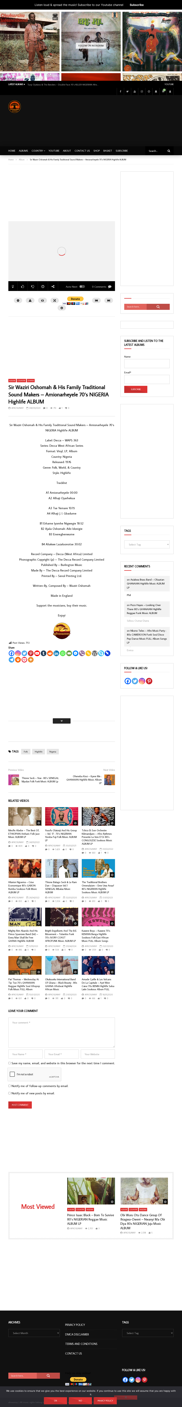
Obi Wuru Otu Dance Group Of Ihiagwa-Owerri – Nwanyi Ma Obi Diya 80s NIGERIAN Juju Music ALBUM (142, 1221)
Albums (23, 150)
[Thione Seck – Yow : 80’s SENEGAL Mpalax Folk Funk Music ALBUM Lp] (13, 780)
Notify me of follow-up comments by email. (40, 1086)
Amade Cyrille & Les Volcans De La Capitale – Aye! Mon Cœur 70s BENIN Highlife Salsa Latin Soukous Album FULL (98, 984)
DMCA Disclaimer (77, 1334)
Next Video (109, 769)
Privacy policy (105, 1400)
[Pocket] (24, 660)
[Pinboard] (107, 653)
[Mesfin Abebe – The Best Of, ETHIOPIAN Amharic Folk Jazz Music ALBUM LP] (25, 816)
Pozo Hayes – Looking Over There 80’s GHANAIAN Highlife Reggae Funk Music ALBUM (144, 609)
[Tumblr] (43, 653)
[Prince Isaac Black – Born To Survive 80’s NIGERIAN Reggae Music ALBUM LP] (91, 1191)
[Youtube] (134, 91)
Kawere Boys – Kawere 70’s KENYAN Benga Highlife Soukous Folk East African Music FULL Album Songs (96, 936)
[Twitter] (127, 91)
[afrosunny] (14, 106)
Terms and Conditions (81, 1344)
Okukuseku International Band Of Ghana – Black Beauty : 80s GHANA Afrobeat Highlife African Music (61, 984)
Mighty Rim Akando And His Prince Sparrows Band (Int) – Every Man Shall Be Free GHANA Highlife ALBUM (23, 936)
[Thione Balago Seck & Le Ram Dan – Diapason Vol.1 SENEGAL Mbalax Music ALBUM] (61, 868)
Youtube (169, 84)
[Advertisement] (123, 120)
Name (127, 356)
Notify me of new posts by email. (33, 1093)
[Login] (170, 91)
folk (26, 751)
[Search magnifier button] (158, 307)
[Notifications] (155, 91)
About (67, 150)
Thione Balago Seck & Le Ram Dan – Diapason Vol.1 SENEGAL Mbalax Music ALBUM (61, 887)
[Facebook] (120, 91)
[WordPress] (95, 653)
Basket (107, 150)
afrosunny (17, 408)
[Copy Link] (88, 653)
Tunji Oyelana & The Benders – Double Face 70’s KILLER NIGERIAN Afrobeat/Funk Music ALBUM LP (63, 84)
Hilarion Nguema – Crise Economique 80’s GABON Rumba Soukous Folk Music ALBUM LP (22, 887)
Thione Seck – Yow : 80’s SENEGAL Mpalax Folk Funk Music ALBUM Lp (40, 779)
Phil (129, 595)
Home (11, 150)
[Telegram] (11, 660)
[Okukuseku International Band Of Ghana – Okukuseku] (30, 41)
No (80, 1400)
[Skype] (101, 653)
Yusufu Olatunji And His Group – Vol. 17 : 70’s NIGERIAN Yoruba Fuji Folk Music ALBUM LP (61, 835)
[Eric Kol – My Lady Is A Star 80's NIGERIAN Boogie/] (91, 41)
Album (22, 159)
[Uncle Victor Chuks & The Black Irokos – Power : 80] (152, 41)
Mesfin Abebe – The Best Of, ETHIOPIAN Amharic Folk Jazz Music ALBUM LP (23, 834)
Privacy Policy (75, 1325)
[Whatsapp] (63, 653)
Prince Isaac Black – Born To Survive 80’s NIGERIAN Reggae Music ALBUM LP (90, 1219)
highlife (38, 751)
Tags (127, 530)
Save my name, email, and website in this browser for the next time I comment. (63, 1063)
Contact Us (82, 150)
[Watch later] (148, 91)
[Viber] (82, 653)
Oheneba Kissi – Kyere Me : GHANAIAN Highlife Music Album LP (84, 780)
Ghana (31, 380)
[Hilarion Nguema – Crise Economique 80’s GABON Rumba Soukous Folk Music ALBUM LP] (25, 868)
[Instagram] (141, 91)
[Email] (69, 653)
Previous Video (16, 769)
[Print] (18, 660)
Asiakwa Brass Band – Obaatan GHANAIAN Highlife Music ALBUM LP (146, 583)
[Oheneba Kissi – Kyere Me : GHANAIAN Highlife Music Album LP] (109, 780)
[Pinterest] (31, 653)
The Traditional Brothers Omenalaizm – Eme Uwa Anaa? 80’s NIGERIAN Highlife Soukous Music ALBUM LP (98, 887)
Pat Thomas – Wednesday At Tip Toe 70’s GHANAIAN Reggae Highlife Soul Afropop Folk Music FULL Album (24, 984)
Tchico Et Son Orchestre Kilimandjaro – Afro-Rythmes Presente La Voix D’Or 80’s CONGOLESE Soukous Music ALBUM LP (97, 837)
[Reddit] (50, 653)
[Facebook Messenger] (75, 653)
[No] (125, 1397)
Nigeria (52, 751)
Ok (55, 1400)
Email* (127, 372)
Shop (96, 150)
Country (37, 150)
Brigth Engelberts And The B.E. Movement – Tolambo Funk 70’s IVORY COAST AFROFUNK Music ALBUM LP (61, 936)
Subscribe (137, 5)
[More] (31, 660)
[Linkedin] (56, 653)
